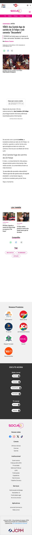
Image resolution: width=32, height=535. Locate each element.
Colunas (16, 448)
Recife (16, 376)
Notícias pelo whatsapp (16, 490)
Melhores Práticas (16, 468)
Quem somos (16, 460)
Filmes (15, 16)
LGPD (16, 470)
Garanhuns (16, 388)
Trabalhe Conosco (16, 480)
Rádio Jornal (16, 510)
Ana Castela (10, 252)
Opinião (16, 451)
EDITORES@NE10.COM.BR (19, 523)
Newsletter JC (16, 492)
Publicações (16, 473)
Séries (9, 16)
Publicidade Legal (16, 495)
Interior (16, 410)
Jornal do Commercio (16, 507)
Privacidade (16, 465)
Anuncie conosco (16, 497)
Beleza (28, 16)
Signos (22, 16)
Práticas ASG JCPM (16, 463)
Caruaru (16, 382)
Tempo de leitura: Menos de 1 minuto (16, 104)
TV (5, 16)
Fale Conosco (16, 478)
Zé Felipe (16, 256)
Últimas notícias (16, 446)
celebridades (21, 252)
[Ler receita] (10, 103)
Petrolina (16, 394)
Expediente (16, 475)
